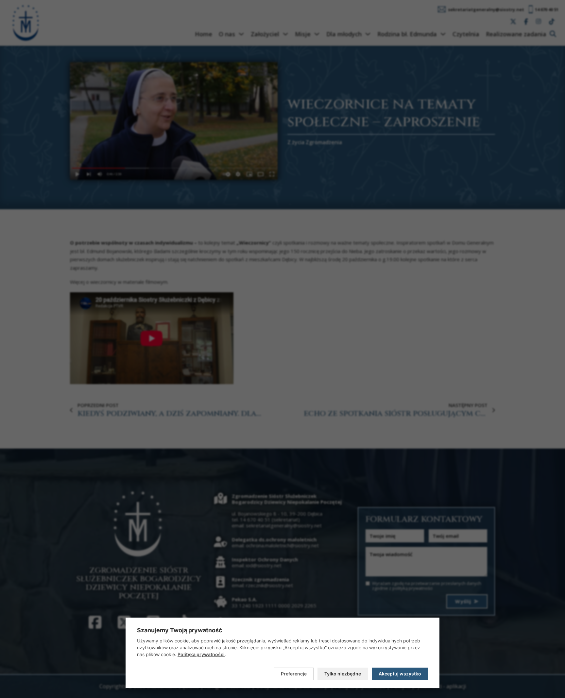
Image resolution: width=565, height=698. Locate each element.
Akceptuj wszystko (400, 673)
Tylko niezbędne (342, 673)
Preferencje (294, 673)
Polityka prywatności (201, 654)
